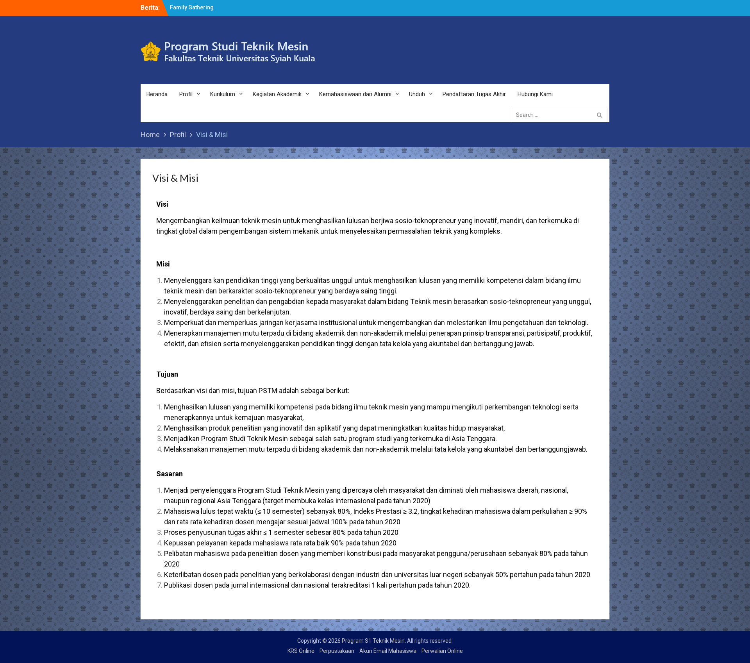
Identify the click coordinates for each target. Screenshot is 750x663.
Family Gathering (192, 7)
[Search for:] (561, 114)
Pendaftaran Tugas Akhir (474, 94)
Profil (186, 94)
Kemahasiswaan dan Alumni (355, 94)
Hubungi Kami (535, 94)
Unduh (417, 94)
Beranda (157, 94)
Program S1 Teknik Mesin (373, 641)
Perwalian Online (442, 651)
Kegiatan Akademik (277, 94)
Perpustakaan (337, 651)
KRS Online (301, 651)
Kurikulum (222, 94)
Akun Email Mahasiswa (387, 651)
